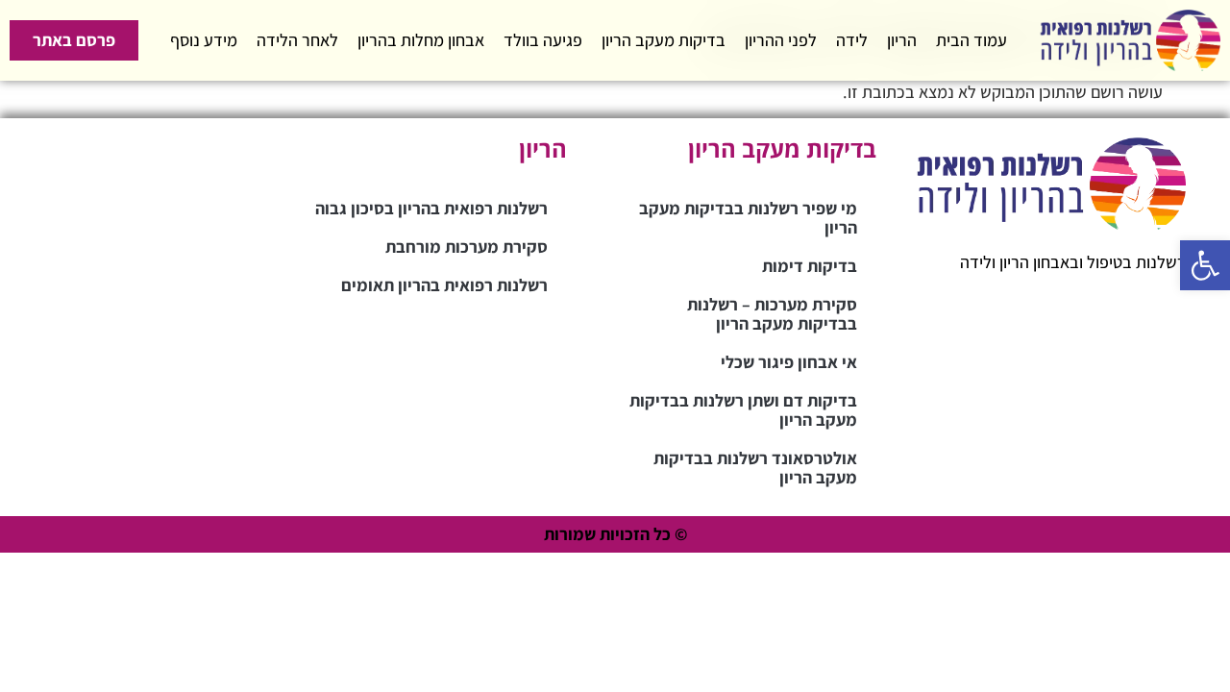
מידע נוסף (203, 40)
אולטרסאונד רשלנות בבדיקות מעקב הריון (755, 467)
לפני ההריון (781, 40)
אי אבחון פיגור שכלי (789, 362)
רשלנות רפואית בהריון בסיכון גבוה (431, 208)
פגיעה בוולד (543, 40)
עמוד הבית (971, 40)
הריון (902, 40)
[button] (1205, 265)
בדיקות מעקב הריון (664, 40)
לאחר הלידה (297, 40)
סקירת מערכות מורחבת (466, 246)
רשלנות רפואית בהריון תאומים (444, 285)
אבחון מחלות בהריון (420, 40)
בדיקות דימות (809, 266)
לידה (852, 40)
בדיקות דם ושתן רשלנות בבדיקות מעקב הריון (743, 410)
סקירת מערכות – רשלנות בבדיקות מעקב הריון (772, 313)
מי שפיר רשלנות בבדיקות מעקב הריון (748, 217)
